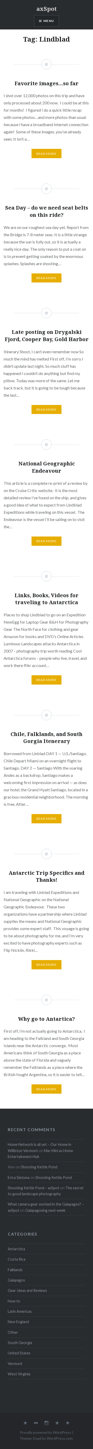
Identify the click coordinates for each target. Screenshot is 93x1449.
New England (18, 1322)
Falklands (15, 1270)
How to (14, 1301)
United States (19, 1353)
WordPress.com (60, 1438)
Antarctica (16, 1249)
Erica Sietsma (18, 1177)
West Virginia (19, 1374)
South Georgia (20, 1342)
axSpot (46, 8)
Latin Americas (20, 1311)
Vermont (15, 1363)
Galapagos (16, 1280)
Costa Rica (16, 1259)
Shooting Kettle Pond (39, 1167)
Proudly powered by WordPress (45, 1432)
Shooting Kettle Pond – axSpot (33, 1188)
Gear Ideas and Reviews (27, 1290)
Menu (48, 21)
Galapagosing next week (45, 1210)
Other (13, 1332)
